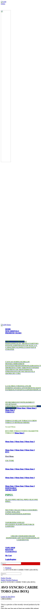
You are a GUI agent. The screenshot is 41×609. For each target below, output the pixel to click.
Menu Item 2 (31, 408)
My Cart (8, 555)
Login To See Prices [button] (8, 596)
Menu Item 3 (10, 410)
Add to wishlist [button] (6, 599)
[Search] (2, 564)
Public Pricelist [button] (6, 578)
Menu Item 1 (21, 408)
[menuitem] (8, 329)
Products (8, 568)
